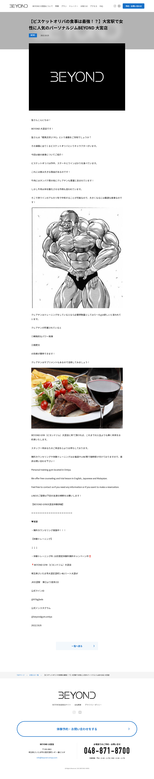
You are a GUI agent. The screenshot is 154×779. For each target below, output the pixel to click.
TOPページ (21, 675)
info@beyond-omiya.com (47, 757)
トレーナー (73, 6)
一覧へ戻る (77, 646)
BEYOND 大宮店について (42, 6)
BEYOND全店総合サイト (61, 704)
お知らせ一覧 (34, 675)
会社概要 (77, 704)
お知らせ (84, 6)
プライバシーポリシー (93, 704)
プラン (64, 6)
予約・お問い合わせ (133, 6)
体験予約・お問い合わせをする (77, 729)
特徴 (57, 6)
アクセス (93, 6)
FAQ (101, 6)
